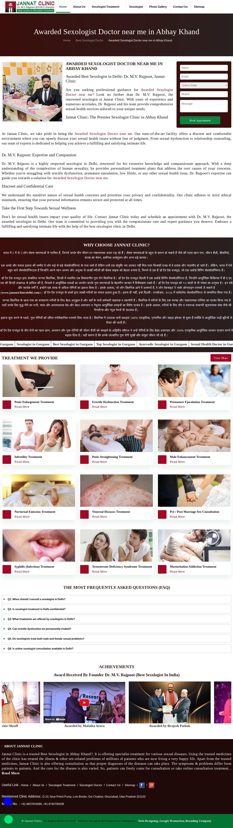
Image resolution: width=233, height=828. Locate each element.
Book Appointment (200, 120)
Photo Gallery (158, 6)
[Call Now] (7, 802)
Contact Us (180, 6)
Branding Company (199, 821)
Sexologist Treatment (106, 6)
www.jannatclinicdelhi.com (21, 292)
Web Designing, (148, 821)
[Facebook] (142, 785)
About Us (79, 6)
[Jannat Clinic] (29, 7)
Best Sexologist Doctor (90, 40)
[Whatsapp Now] (8, 819)
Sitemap (199, 6)
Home (63, 6)
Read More (11, 773)
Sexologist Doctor (90, 785)
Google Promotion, (172, 821)
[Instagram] (151, 785)
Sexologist (136, 6)
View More (221, 358)
